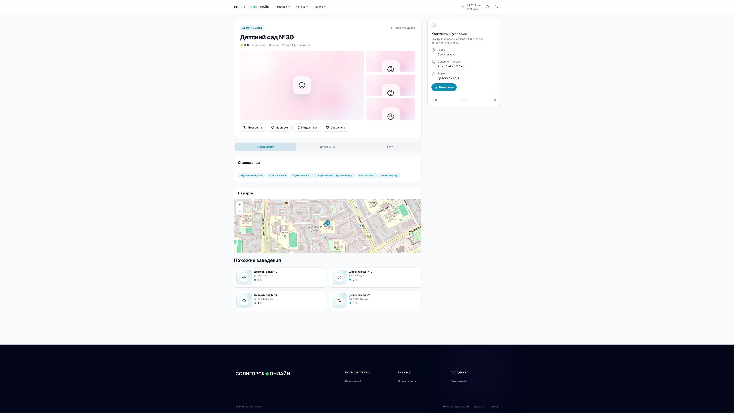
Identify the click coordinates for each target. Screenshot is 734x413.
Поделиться (309, 127)
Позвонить (255, 127)
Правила (479, 406)
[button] (328, 223)
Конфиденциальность (456, 406)
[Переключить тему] (496, 7)
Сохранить (337, 127)
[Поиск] (487, 7)
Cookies (494, 406)
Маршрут (281, 127)
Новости (281, 6)
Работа (318, 6)
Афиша (300, 6)
